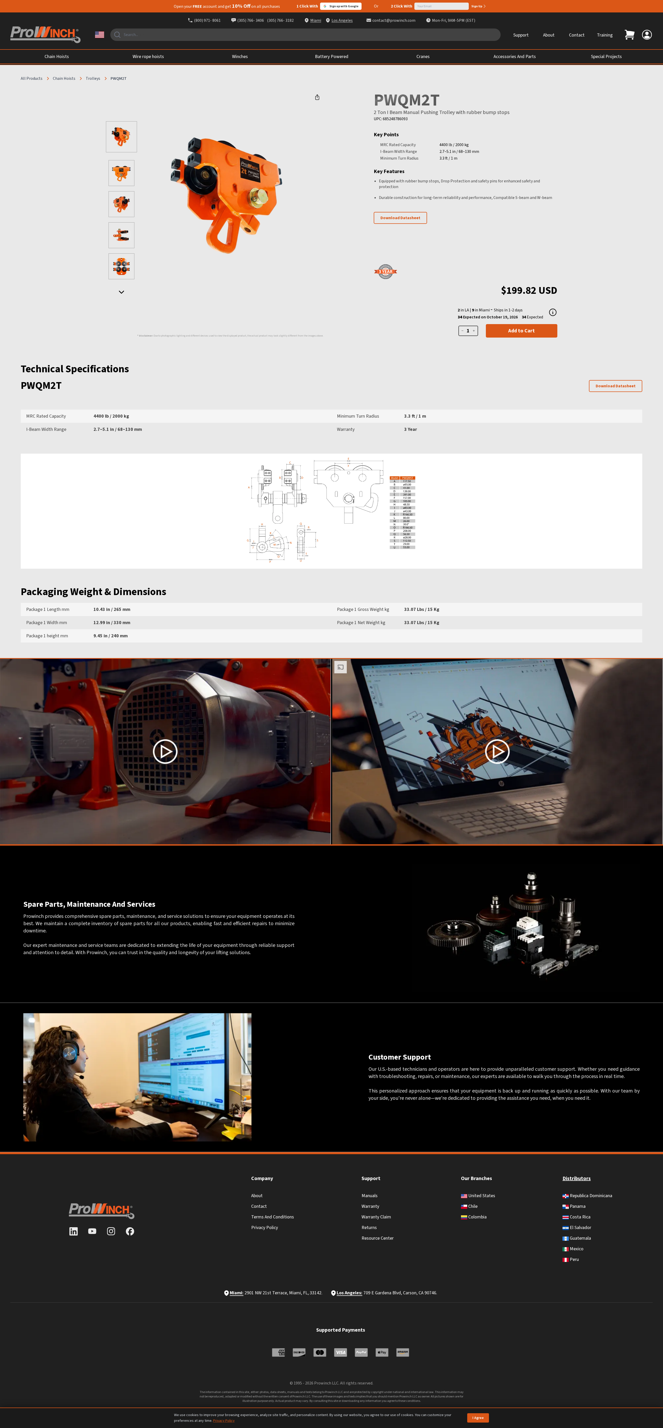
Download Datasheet (400, 218)
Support (521, 35)
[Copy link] (317, 97)
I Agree (478, 1417)
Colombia (477, 1217)
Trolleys (93, 78)
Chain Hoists (64, 78)
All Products (31, 78)
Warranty (370, 1206)
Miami (315, 20)
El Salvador (580, 1227)
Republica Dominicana (590, 1196)
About (548, 35)
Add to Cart (521, 330)
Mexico (576, 1249)
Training (605, 35)
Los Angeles (342, 20)
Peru (574, 1259)
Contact (577, 35)
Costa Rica (579, 1217)
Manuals (370, 1196)
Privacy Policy (264, 1227)
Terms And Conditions (272, 1217)
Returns (369, 1227)
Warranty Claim (376, 1217)
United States (481, 1196)
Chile (472, 1206)
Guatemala (580, 1238)
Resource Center (378, 1238)
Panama (577, 1206)
